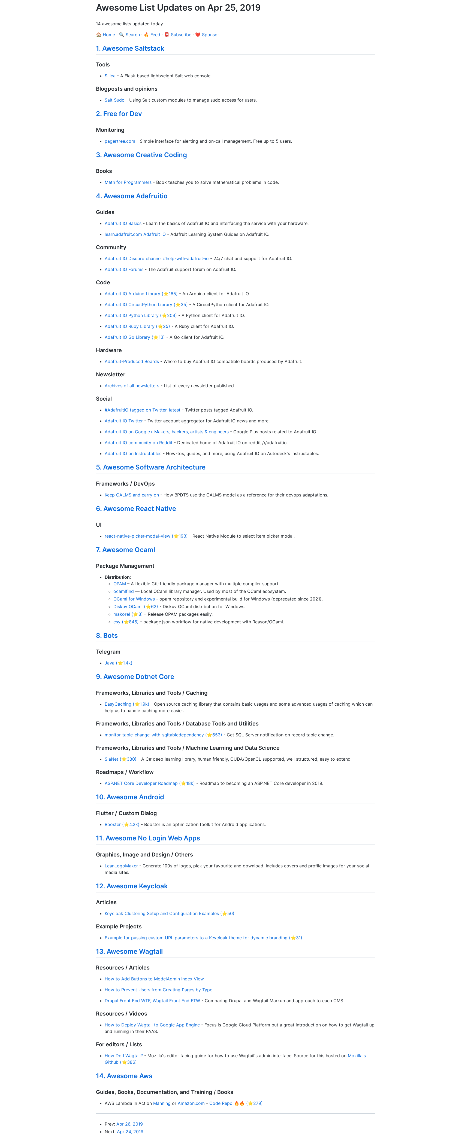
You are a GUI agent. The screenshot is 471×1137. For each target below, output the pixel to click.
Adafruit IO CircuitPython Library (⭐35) (146, 304)
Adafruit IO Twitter (124, 420)
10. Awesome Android (130, 797)
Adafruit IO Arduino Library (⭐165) (141, 293)
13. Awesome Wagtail (129, 951)
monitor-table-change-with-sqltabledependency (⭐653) (163, 734)
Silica (110, 75)
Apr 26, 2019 (129, 1124)
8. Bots (107, 635)
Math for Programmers (128, 182)
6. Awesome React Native (136, 509)
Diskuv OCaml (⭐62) (135, 606)
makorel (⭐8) (128, 614)
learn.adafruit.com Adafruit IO (135, 234)
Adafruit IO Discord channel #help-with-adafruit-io (157, 258)
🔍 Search (129, 34)
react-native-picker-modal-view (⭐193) (146, 536)
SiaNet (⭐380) (121, 759)
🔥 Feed (152, 34)
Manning (162, 1103)
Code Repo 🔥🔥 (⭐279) (236, 1103)
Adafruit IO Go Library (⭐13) (135, 337)
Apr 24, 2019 (130, 1131)
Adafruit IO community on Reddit (139, 442)
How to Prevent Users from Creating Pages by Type (158, 989)
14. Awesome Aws (124, 1076)
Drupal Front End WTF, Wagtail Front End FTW (152, 1000)
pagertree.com (120, 141)
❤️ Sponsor (207, 34)
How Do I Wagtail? (124, 1055)
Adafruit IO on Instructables (133, 453)
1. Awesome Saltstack (130, 48)
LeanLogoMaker (121, 865)
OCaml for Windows (134, 599)
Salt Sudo (115, 100)
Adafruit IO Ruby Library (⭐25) (137, 326)
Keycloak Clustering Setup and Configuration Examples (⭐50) (169, 913)
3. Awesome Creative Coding (141, 155)
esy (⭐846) (126, 621)
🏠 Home (105, 34)
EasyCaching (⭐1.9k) (127, 704)
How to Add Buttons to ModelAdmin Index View (154, 978)
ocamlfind (123, 591)
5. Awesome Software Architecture (151, 467)
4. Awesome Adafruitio (132, 196)
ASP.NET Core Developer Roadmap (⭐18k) (150, 783)
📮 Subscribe (177, 34)
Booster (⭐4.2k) (122, 824)
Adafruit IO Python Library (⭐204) (141, 315)
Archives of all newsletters (132, 385)
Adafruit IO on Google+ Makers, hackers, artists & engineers (167, 431)
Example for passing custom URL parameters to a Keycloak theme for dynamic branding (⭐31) (203, 937)
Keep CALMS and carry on (132, 495)
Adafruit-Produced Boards (132, 361)
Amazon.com (191, 1103)
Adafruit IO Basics (123, 223)
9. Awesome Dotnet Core (135, 677)
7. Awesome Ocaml (125, 550)
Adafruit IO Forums (124, 269)
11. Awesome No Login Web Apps (148, 838)
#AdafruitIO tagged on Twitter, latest (142, 410)
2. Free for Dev (119, 114)
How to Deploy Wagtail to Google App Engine (152, 1025)
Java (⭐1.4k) (118, 663)
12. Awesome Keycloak (132, 886)
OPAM (119, 583)
